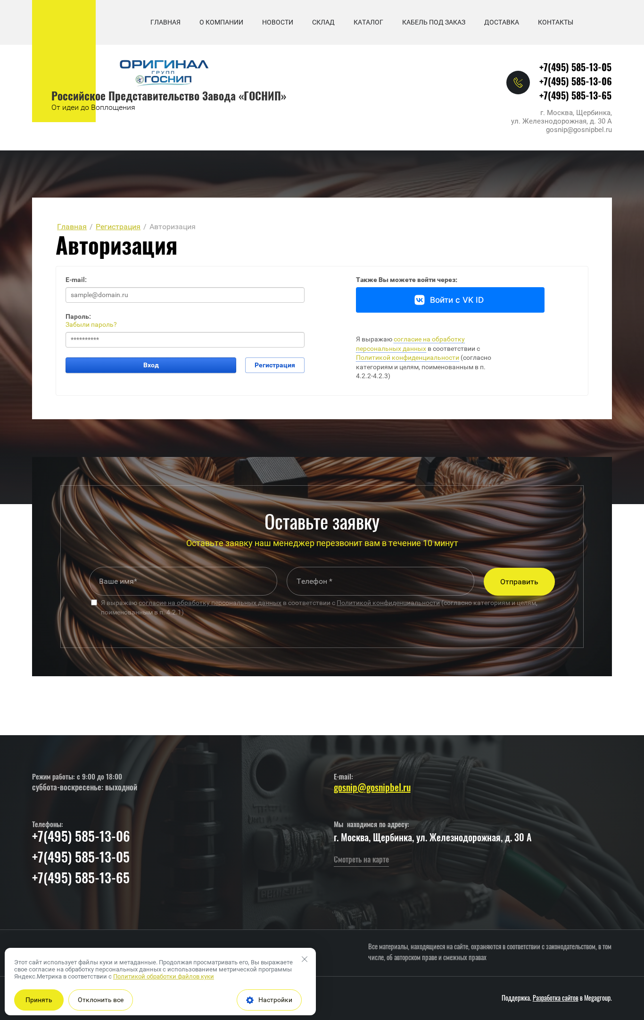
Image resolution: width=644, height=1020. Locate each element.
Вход (151, 365)
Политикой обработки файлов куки (163, 976)
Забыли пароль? (91, 324)
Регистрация (275, 365)
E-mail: (76, 279)
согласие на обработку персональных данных (210, 602)
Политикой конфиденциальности (407, 357)
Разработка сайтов (555, 998)
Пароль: (78, 316)
